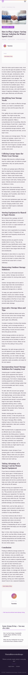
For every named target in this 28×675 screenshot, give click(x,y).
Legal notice (11, 666)
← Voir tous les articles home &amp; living (13, 612)
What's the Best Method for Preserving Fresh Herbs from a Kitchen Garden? (13, 640)
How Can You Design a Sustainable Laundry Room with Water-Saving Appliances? (12, 634)
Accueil (3, 7)
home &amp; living (10, 7)
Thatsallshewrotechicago (14, 654)
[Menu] (25, 1)
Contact (18, 666)
